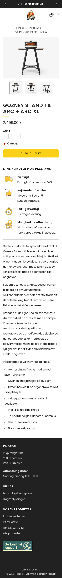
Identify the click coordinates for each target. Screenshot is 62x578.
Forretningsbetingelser (17, 493)
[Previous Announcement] (5, 4)
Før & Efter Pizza (13, 528)
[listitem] (31, 4)
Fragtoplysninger (14, 499)
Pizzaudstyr (10, 522)
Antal (7, 131)
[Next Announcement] (57, 4)
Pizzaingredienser (14, 516)
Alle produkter (12, 533)
